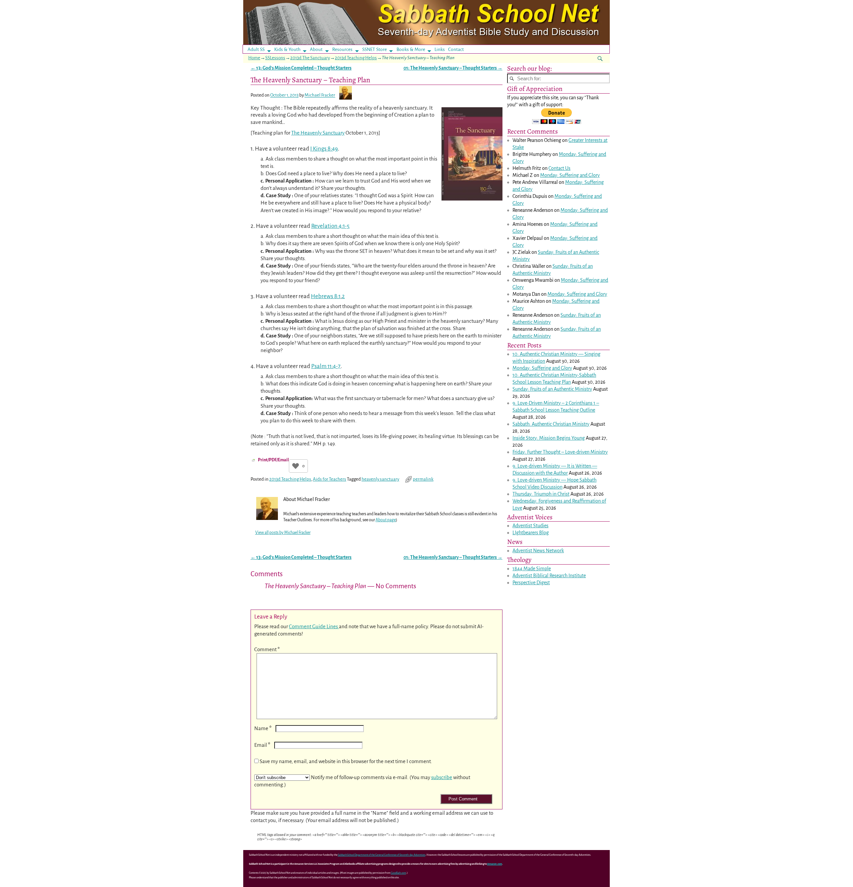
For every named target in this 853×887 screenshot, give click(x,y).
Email (262, 745)
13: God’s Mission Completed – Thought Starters (301, 68)
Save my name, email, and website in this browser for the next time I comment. (346, 761)
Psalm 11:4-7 (326, 366)
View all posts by (283, 532)
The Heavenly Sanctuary (318, 133)
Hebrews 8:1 (326, 296)
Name (263, 728)
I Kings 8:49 (324, 149)
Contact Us (559, 168)
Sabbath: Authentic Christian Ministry (550, 424)
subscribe (441, 777)
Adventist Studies (530, 525)
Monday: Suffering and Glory (570, 175)
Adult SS (256, 49)
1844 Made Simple (531, 568)
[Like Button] (296, 466)
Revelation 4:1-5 (330, 226)
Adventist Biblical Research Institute (549, 575)
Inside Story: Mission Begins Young (548, 438)
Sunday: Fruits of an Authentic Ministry (552, 389)
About (316, 49)
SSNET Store (374, 49)
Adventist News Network (538, 550)
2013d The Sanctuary (310, 57)
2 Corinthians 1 (580, 403)
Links (441, 49)
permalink (423, 479)
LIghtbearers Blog (530, 532)
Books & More (411, 49)
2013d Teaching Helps (356, 57)
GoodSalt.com (398, 872)
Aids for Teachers (329, 479)
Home (254, 57)
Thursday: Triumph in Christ (540, 494)
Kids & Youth (287, 49)
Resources (342, 49)
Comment (267, 649)
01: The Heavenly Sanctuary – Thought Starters (453, 68)
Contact (456, 49)
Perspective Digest (531, 582)
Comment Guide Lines (314, 626)
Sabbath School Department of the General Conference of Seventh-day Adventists (382, 854)
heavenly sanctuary (380, 479)
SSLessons (275, 57)
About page (386, 520)
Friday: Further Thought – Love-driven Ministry (560, 452)
